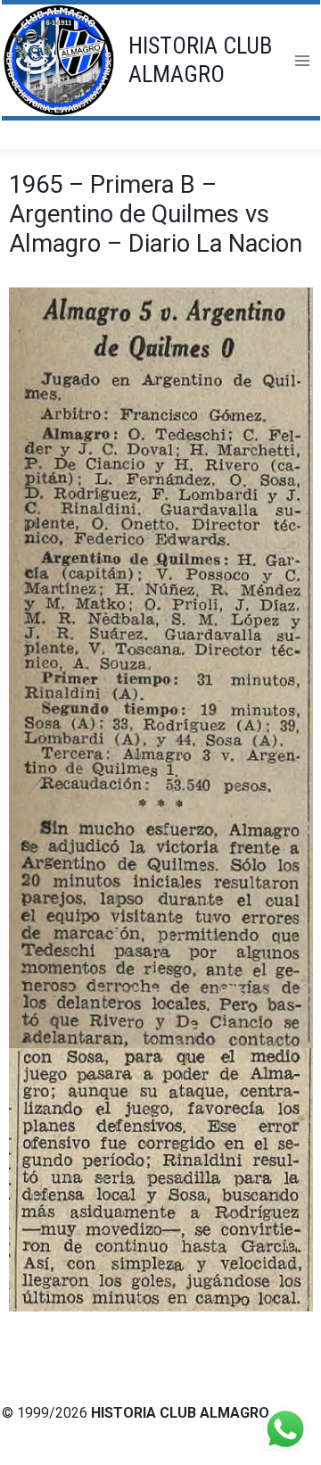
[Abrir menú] (301, 60)
